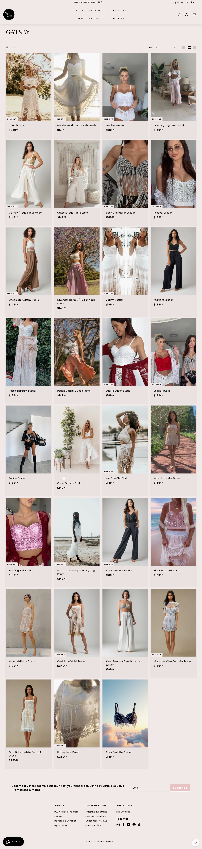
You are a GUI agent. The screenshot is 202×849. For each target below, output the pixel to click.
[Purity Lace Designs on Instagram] (118, 824)
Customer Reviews (96, 820)
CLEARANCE (96, 18)
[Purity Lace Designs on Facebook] (123, 824)
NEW (80, 18)
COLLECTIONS (117, 10)
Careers (59, 816)
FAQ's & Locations (95, 816)
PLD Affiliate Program (66, 811)
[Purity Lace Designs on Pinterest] (134, 824)
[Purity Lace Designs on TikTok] (139, 824)
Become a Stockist (65, 820)
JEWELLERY (117, 18)
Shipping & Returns (96, 811)
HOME (79, 10)
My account (61, 825)
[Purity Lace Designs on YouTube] (128, 824)
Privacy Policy (93, 825)
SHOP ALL (95, 10)
